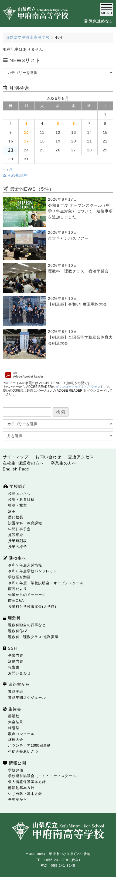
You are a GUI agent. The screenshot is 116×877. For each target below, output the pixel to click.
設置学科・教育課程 (25, 523)
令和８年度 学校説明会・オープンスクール (46, 583)
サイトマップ (16, 456)
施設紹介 (15, 535)
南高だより (17, 589)
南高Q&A (16, 601)
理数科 (13, 617)
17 (26, 141)
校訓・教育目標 (21, 500)
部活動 (13, 716)
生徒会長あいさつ (23, 751)
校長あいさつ (19, 494)
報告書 (13, 667)
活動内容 (15, 661)
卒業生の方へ (64, 463)
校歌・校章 (17, 505)
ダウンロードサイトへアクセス (78, 386)
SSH (11, 648)
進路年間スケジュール (27, 698)
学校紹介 (17, 486)
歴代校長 (15, 517)
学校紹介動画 (19, 577)
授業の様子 (17, 547)
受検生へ (17, 558)
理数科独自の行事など (27, 625)
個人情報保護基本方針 (27, 782)
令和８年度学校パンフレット (32, 571)
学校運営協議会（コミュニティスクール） (44, 776)
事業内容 (15, 655)
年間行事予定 (19, 529)
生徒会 (14, 709)
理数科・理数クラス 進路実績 (33, 637)
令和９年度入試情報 (25, 565)
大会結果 (15, 722)
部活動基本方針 (21, 788)
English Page (16, 469)
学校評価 (15, 770)
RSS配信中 (17, 175)
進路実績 (15, 692)
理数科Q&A (18, 631)
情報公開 (17, 763)
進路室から (18, 684)
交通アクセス (81, 456)
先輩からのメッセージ (27, 595)
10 (26, 133)
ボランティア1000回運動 (29, 745)
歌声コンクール (21, 734)
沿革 (12, 511)
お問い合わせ (48, 456)
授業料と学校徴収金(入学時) (32, 607)
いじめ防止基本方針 (25, 794)
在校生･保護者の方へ (23, 463)
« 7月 (8, 169)
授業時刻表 (17, 541)
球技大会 (15, 740)
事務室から (17, 799)
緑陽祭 (13, 728)
